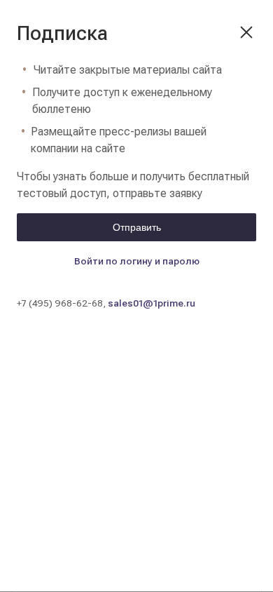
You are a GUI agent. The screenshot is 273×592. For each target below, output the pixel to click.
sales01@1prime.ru (151, 303)
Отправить (137, 227)
